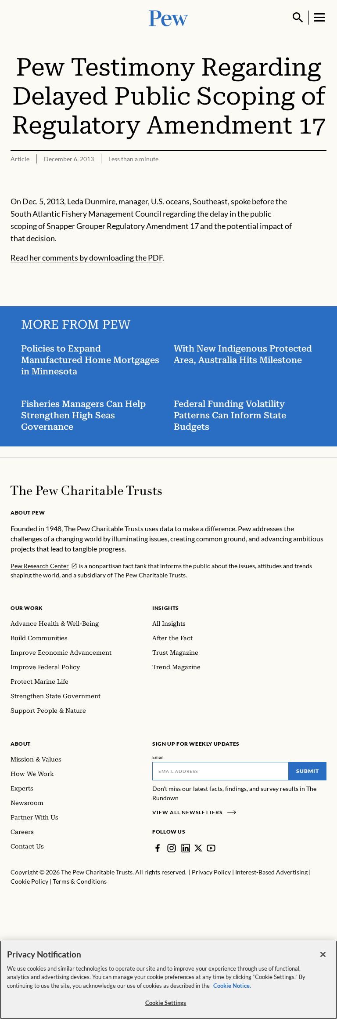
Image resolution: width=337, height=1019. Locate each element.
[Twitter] (198, 848)
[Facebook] (157, 848)
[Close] (323, 954)
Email (158, 757)
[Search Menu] (298, 18)
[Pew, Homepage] (168, 17)
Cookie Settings (165, 1002)
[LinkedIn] (185, 848)
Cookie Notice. (232, 985)
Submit (307, 771)
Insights (165, 608)
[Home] (86, 490)
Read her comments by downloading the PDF (86, 257)
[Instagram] (171, 848)
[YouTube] (211, 848)
